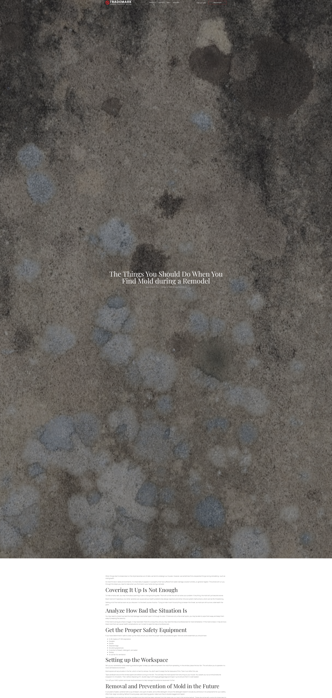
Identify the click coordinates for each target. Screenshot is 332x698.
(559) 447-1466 (201, 3)
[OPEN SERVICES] (155, 2)
